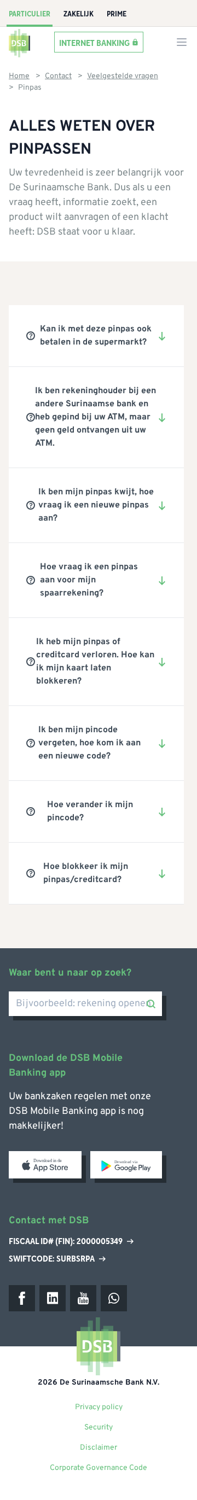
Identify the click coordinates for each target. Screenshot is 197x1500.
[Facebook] (22, 1298)
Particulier (29, 14)
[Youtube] (83, 1298)
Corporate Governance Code (98, 1468)
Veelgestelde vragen (122, 76)
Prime (116, 14)
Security (98, 1427)
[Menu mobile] (182, 42)
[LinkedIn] (52, 1298)
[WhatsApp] (114, 1298)
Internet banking (94, 43)
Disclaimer (98, 1447)
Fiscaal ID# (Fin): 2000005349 (66, 1242)
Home (19, 76)
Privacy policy (99, 1407)
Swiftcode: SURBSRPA (52, 1258)
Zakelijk (78, 14)
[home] (20, 42)
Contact (58, 76)
